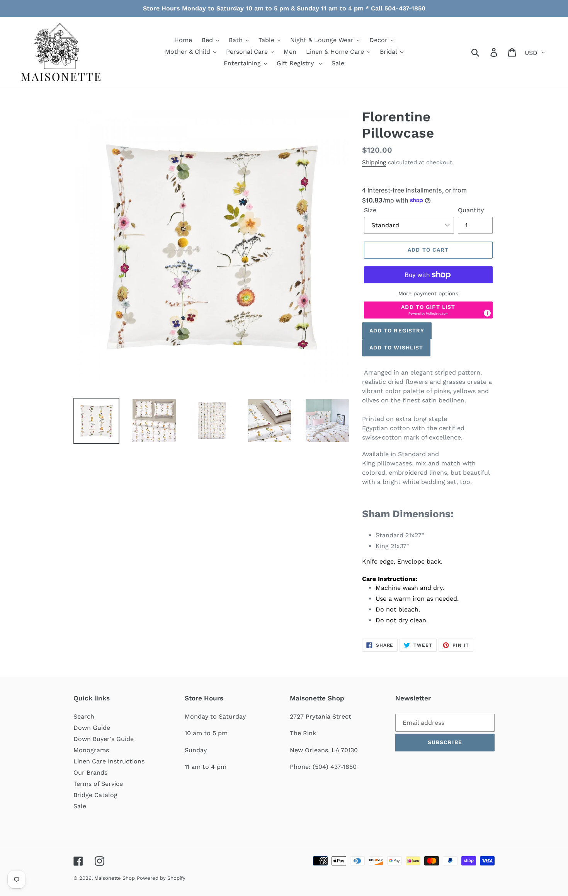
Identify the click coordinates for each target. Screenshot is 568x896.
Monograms (91, 750)
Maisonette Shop (114, 878)
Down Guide (91, 727)
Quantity (471, 210)
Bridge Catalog (95, 795)
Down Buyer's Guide (103, 739)
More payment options (428, 293)
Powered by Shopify (161, 878)
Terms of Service (98, 783)
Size (370, 210)
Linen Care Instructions (109, 761)
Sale (79, 806)
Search (83, 716)
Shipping (374, 162)
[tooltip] (487, 313)
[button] (428, 310)
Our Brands (90, 772)
